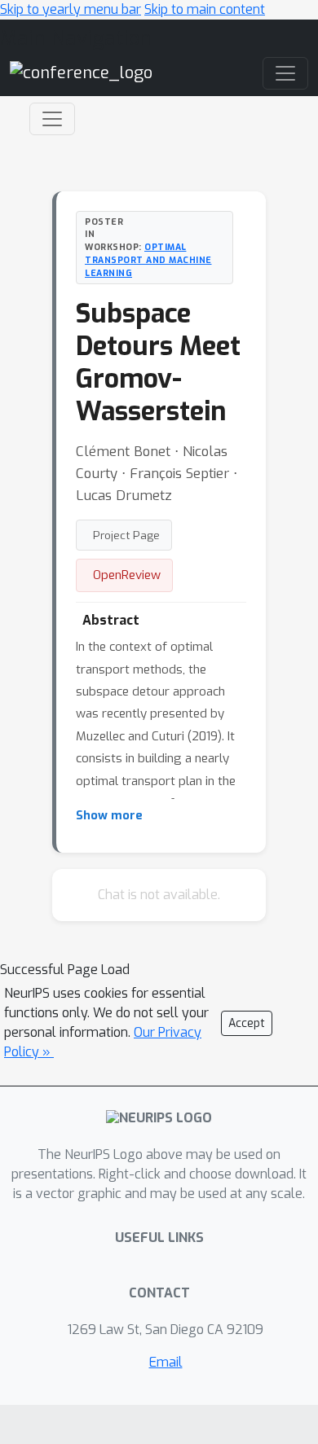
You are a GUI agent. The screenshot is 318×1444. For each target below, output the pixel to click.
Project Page (126, 535)
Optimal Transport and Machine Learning (148, 260)
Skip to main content (204, 9)
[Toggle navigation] (52, 119)
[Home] (81, 72)
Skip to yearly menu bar (70, 9)
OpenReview (127, 575)
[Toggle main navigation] (285, 73)
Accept (246, 1023)
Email (166, 1362)
